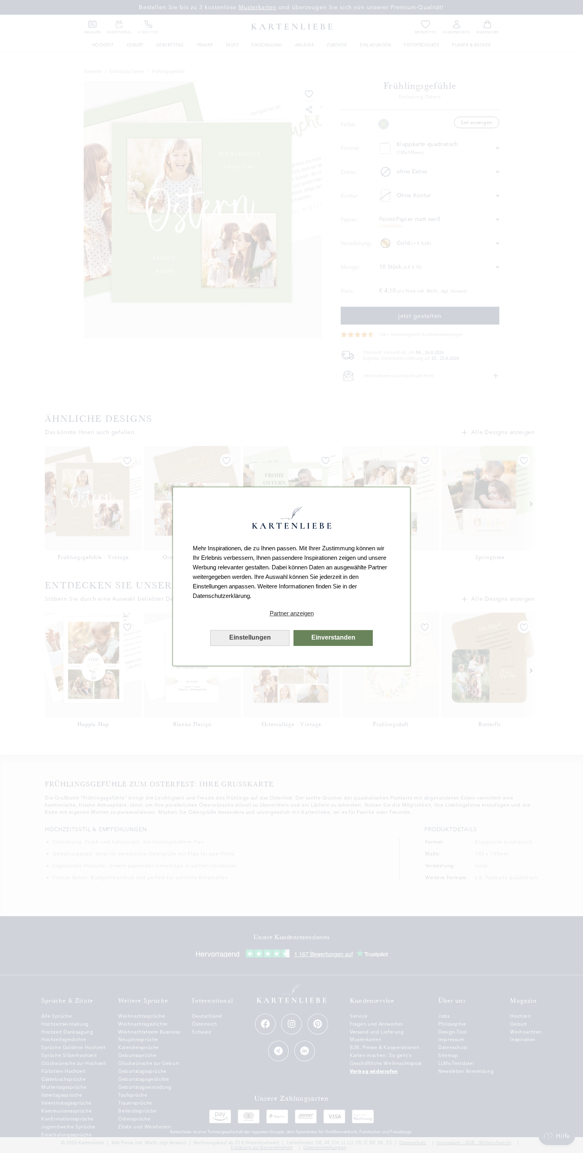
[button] (291, 613)
